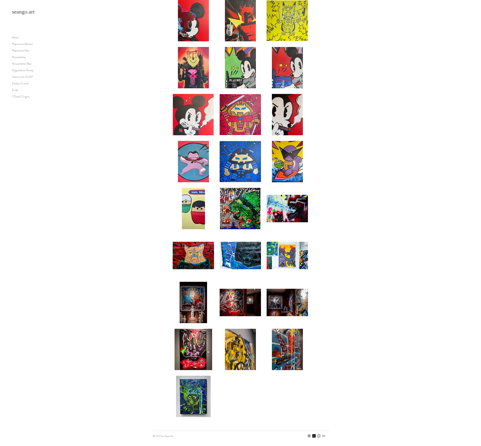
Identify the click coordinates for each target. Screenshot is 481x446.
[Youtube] (319, 436)
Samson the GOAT (22, 77)
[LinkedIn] (323, 436)
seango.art (23, 12)
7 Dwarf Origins (20, 96)
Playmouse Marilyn (22, 44)
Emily (15, 90)
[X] (314, 436)
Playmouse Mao (20, 50)
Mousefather (19, 57)
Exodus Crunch (20, 83)
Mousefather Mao (22, 64)
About (15, 37)
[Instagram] (309, 436)
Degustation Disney (23, 70)
